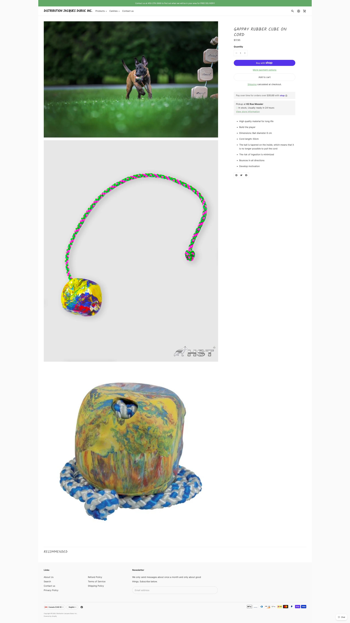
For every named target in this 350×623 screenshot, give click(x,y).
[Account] (299, 11)
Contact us (128, 11)
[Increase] (244, 53)
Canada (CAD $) (55, 607)
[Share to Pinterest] (236, 175)
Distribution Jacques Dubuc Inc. (66, 613)
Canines (113, 11)
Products (100, 11)
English (72, 607)
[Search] (293, 11)
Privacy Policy (51, 590)
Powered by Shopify (50, 616)
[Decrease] (236, 53)
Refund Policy (95, 577)
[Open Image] (131, 79)
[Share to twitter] (241, 175)
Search (47, 581)
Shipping (252, 84)
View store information (248, 111)
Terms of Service (96, 581)
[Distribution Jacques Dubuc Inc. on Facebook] (81, 607)
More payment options (264, 69)
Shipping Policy (96, 585)
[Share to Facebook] (246, 175)
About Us (48, 577)
